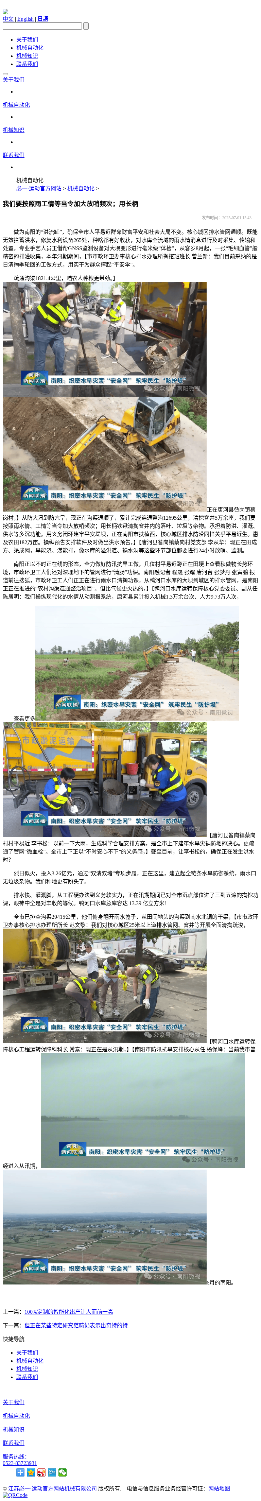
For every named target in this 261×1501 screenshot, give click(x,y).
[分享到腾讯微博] (52, 1472)
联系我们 (27, 64)
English (25, 19)
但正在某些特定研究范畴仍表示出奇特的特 (76, 1325)
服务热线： (16, 1457)
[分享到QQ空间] (31, 1472)
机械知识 (27, 56)
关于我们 (27, 39)
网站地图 (219, 1488)
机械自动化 (30, 48)
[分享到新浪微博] (41, 1472)
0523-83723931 (20, 1463)
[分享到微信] (62, 1472)
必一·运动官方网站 (39, 188)
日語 (42, 19)
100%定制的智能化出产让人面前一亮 (68, 1312)
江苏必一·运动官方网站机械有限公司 (52, 1488)
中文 (8, 19)
